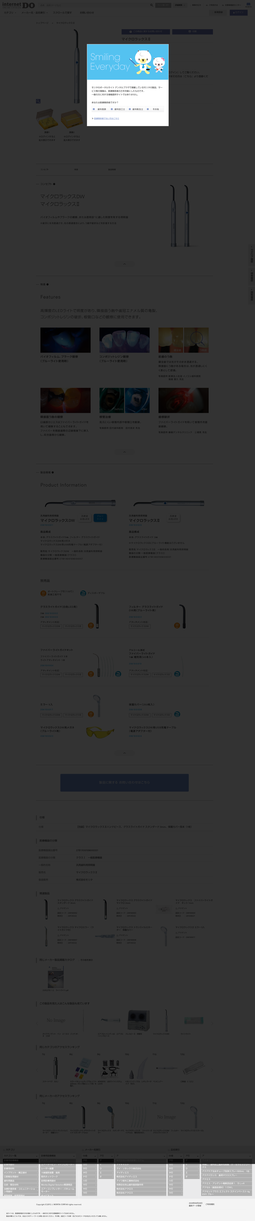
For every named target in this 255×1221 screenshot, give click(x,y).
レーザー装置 (47, 1169)
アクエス (206, 1180)
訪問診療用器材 (48, 1181)
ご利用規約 (210, 1204)
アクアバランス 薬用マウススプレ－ (219, 1176)
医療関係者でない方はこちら (106, 119)
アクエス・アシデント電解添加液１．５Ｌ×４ (223, 1184)
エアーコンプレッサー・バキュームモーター (57, 1190)
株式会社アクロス (124, 1189)
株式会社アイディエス (126, 1177)
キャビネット (47, 1196)
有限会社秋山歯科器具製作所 (129, 1185)
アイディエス (122, 1173)
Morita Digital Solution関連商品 (56, 1185)
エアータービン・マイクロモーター (57, 1165)
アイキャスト (122, 1165)
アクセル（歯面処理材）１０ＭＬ (217, 1188)
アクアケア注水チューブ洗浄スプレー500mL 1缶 (225, 1171)
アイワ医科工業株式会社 (127, 1181)
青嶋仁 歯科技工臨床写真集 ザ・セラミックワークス (226, 1166)
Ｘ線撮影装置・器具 (50, 1173)
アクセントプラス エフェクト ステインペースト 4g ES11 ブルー (226, 1193)
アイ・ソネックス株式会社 (128, 1169)
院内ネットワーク (49, 1177)
